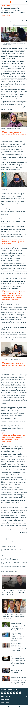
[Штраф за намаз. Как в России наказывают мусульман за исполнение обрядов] (6, 670)
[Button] (11, 21)
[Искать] (19, 706)
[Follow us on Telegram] (11, 692)
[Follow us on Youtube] (2, 692)
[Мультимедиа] (9, 706)
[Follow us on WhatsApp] (14, 692)
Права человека (5, 5)
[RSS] (20, 692)
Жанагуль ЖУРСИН (5, 15)
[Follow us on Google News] (17, 692)
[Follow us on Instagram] (5, 692)
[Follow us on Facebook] (8, 692)
